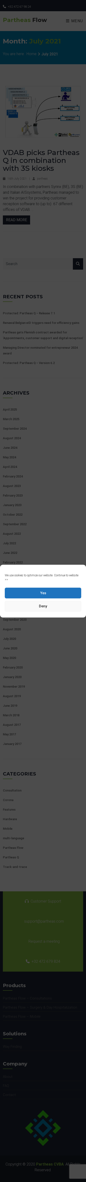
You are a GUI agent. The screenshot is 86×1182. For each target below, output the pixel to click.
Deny (43, 606)
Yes (43, 593)
